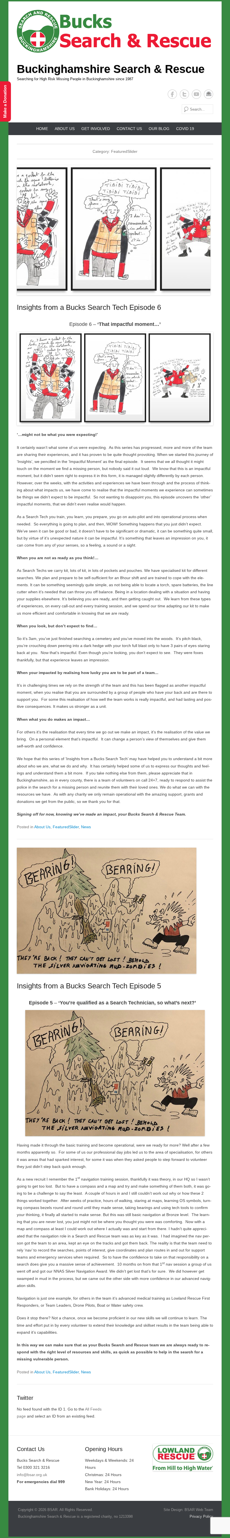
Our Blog (159, 128)
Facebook (172, 94)
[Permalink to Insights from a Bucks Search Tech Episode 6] (115, 230)
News (86, 827)
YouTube (196, 94)
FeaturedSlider (66, 827)
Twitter (184, 94)
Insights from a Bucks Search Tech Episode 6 (89, 307)
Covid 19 (185, 128)
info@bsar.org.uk (32, 1474)
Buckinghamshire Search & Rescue (110, 69)
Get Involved (95, 128)
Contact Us (129, 128)
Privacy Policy (200, 1516)
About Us (65, 128)
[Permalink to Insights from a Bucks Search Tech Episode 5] (115, 911)
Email (208, 94)
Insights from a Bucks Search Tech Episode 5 (89, 986)
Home (42, 128)
